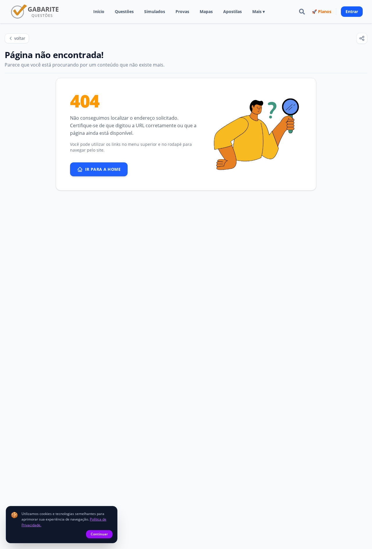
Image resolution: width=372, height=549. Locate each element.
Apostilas (232, 11)
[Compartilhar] (361, 38)
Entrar (352, 11)
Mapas (206, 11)
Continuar (99, 534)
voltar (19, 38)
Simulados (154, 11)
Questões (124, 11)
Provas (182, 11)
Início (98, 11)
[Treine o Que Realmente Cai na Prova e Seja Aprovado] (35, 11)
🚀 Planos (321, 11)
